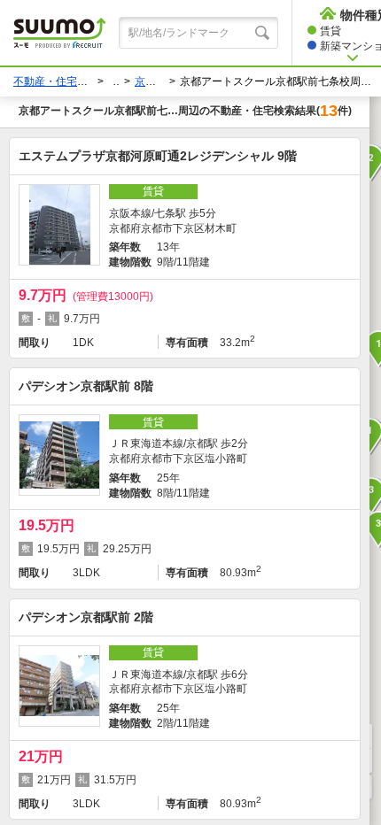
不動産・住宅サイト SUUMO (82, 81)
